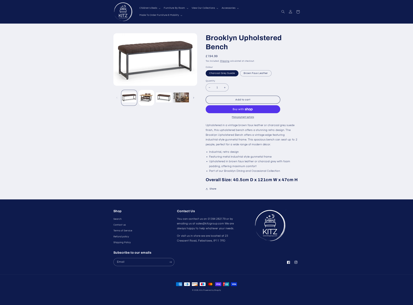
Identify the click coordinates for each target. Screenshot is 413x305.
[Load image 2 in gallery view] (146, 98)
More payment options (243, 117)
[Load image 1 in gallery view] (129, 98)
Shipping (224, 61)
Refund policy (121, 236)
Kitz (201, 290)
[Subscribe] (170, 262)
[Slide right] (193, 97)
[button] (149, 8)
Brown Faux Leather (256, 73)
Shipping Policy (122, 242)
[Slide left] (117, 97)
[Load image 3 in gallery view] (164, 98)
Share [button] (213, 189)
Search (117, 219)
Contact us (119, 225)
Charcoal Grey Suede (222, 73)
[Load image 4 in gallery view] (181, 98)
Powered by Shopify (212, 290)
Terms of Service (122, 230)
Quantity (210, 81)
